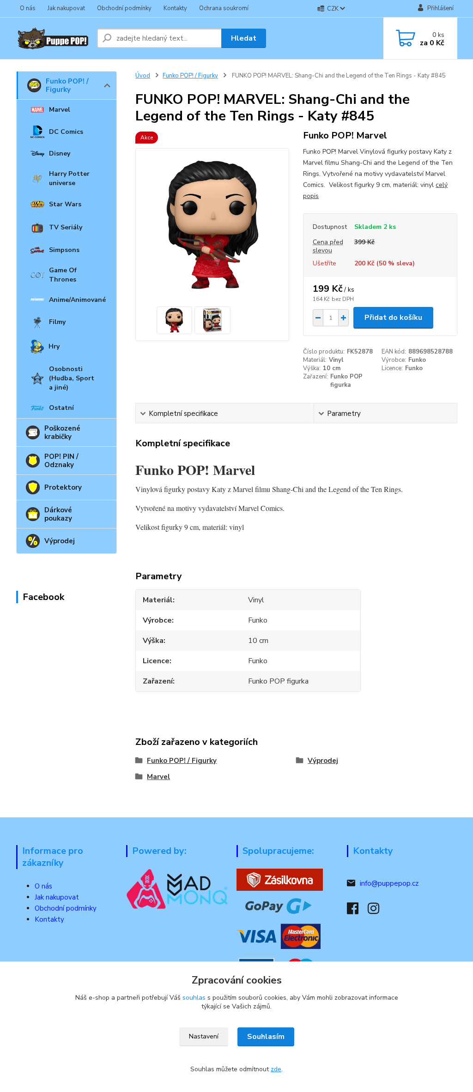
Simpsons (64, 250)
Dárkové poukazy (58, 514)
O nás (28, 8)
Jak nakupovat (66, 8)
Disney (59, 153)
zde (276, 1069)
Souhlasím (266, 1037)
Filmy (57, 322)
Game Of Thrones (63, 275)
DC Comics (66, 131)
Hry (54, 346)
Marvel (59, 109)
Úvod (142, 76)
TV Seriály (65, 227)
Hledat (243, 38)
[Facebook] (357, 911)
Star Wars (65, 204)
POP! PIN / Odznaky (61, 460)
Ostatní (61, 407)
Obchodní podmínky (124, 8)
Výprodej (59, 541)
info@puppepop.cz (389, 883)
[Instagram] (378, 911)
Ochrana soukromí (224, 8)
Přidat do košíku (393, 317)
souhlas (194, 997)
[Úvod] (53, 38)
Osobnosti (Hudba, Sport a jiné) (71, 378)
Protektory (63, 487)
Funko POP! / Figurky (67, 85)
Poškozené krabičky (62, 432)
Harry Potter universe (69, 178)
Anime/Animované (77, 299)
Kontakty (175, 8)
